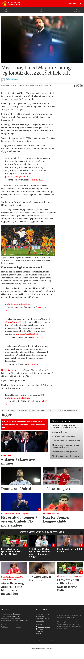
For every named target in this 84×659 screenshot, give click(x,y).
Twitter (40, 625)
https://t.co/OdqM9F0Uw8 (27, 334)
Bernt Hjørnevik (14, 616)
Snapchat (40, 631)
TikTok (39, 633)
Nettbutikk (76, 11)
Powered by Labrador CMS (42, 649)
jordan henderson (68, 410)
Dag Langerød (17, 614)
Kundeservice (40, 616)
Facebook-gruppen (44, 627)
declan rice (23, 410)
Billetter (42, 11)
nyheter (54, 410)
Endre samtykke (49, 641)
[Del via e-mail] (81, 85)
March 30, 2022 (34, 364)
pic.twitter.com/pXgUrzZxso (17, 304)
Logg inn (72, 3)
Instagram (41, 629)
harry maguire (8, 410)
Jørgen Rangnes (14, 618)
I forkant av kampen (10, 370)
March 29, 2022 (36, 180)
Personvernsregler (35, 641)
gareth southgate (39, 410)
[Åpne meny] (80, 3)
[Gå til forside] (11, 3)
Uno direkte (40, 621)
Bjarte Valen (24, 620)
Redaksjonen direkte (42, 619)
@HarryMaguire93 (13, 322)
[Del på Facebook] (74, 85)
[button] (2, 532)
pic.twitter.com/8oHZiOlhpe (17, 398)
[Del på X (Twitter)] (77, 85)
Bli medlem (6, 11)
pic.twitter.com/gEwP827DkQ (18, 176)
